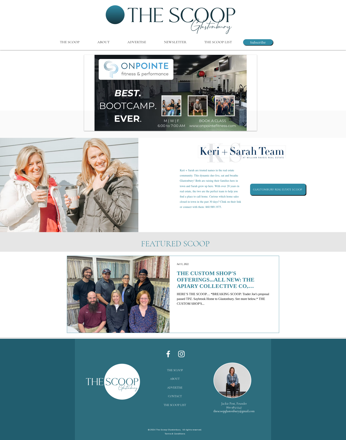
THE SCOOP (175, 370)
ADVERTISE (174, 387)
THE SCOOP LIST (175, 405)
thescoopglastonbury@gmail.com (233, 411)
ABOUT (175, 379)
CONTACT (175, 396)
